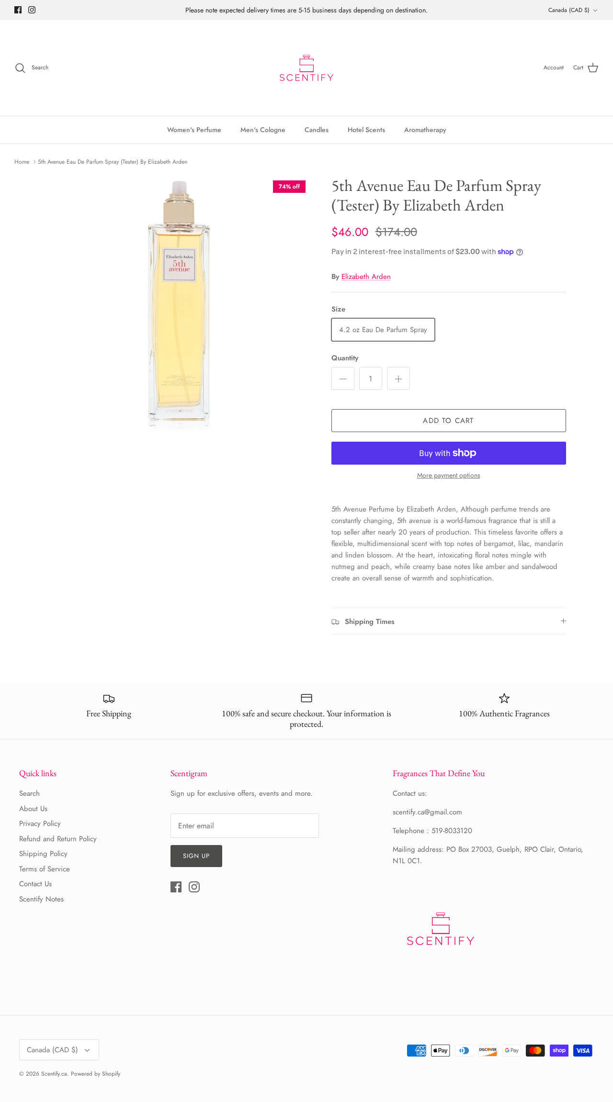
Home (21, 161)
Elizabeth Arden (366, 276)
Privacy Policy (40, 823)
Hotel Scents (366, 129)
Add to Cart (448, 420)
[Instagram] (31, 9)
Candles (317, 129)
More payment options (448, 475)
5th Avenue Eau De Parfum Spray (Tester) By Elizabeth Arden (112, 161)
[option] (178, 307)
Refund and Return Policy (58, 839)
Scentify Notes (41, 899)
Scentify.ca (54, 1073)
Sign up (196, 855)
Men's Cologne (262, 129)
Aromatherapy (425, 129)
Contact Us (35, 884)
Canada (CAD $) (569, 10)
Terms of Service (44, 869)
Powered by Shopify (95, 1073)
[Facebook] (18, 9)
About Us (33, 808)
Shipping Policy (43, 853)
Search (29, 793)
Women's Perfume (194, 129)
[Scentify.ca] (306, 68)
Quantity (344, 358)
